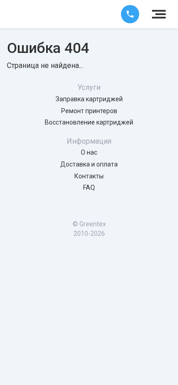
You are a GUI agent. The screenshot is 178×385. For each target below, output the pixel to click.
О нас (89, 152)
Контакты (89, 176)
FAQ (89, 187)
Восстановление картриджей (89, 122)
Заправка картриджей (89, 99)
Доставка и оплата (89, 164)
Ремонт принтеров (89, 110)
